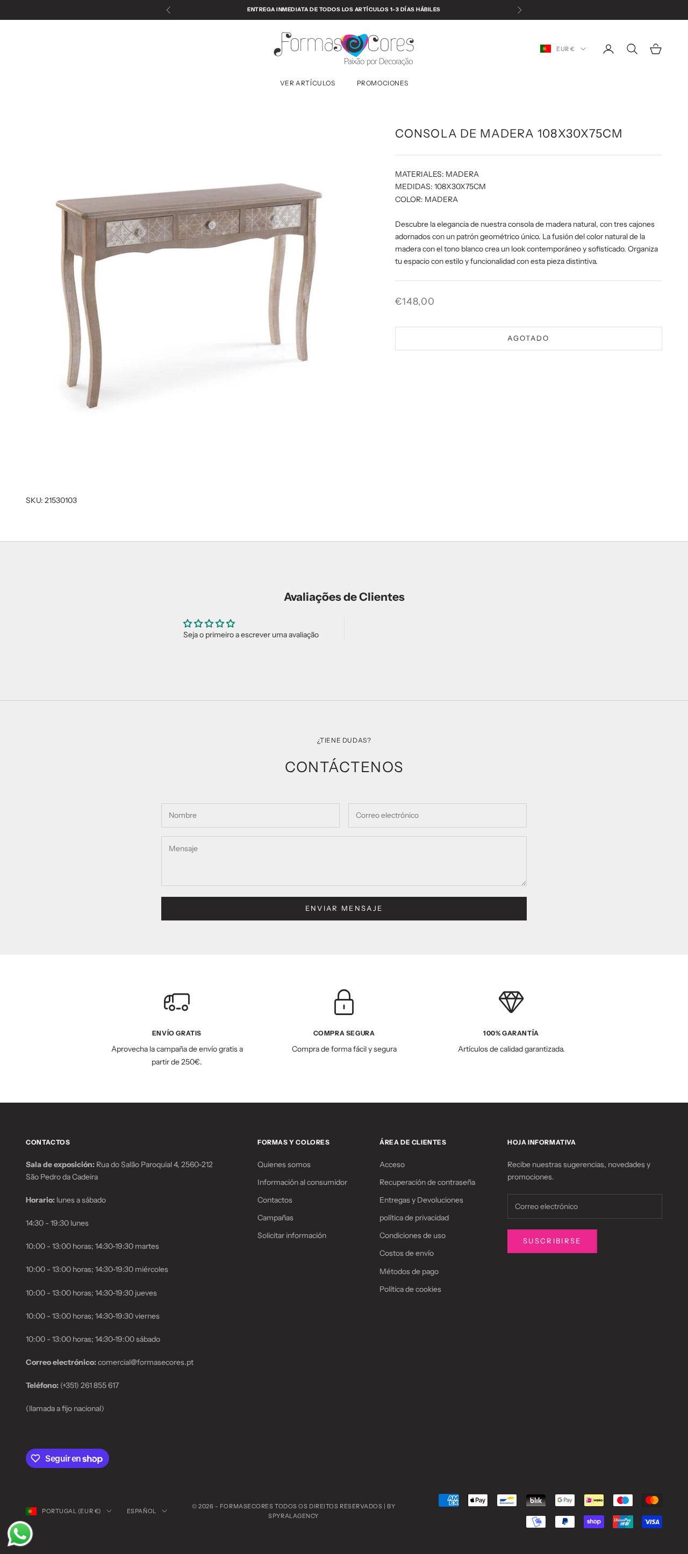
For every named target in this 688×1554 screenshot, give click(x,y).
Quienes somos (284, 1164)
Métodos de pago (409, 1271)
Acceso (392, 1164)
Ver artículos (307, 83)
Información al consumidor (302, 1182)
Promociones (382, 83)
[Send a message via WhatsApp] (20, 1534)
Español (141, 1511)
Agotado (528, 338)
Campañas (275, 1217)
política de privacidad (414, 1217)
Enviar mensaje (344, 908)
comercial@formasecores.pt (146, 1362)
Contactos (274, 1200)
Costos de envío (406, 1253)
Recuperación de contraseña (427, 1182)
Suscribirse (552, 1240)
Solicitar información (291, 1235)
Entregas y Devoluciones (421, 1200)
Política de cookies (410, 1289)
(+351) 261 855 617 (89, 1385)
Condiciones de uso (412, 1235)
